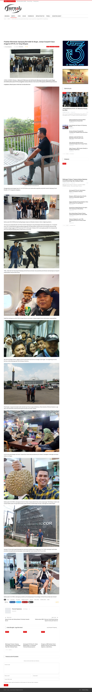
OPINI (19, 16)
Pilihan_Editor (36, 599)
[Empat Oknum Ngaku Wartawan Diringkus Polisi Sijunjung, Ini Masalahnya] (65, 209)
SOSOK (24, 16)
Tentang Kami (36, 1)
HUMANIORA (52, 46)
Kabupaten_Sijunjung (25, 599)
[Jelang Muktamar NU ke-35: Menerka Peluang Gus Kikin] (75, 99)
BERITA (13, 16)
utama (48, 599)
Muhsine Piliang (85, 689)
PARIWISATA (31, 16)
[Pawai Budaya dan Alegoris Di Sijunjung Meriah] (65, 127)
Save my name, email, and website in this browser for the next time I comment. (21, 682)
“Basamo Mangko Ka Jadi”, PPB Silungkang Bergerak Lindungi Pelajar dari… (77, 220)
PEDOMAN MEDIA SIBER (21, 1)
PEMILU (48, 16)
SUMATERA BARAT (56, 16)
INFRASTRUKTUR (40, 16)
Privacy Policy (29, 1)
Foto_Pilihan (13, 599)
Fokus (8, 599)
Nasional (31, 599)
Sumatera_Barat (43, 599)
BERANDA (7, 16)
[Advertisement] (46, 29)
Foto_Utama (18, 599)
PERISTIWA (57, 46)
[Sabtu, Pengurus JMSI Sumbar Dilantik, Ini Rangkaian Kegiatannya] (65, 150)
